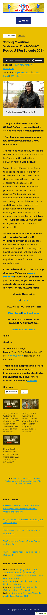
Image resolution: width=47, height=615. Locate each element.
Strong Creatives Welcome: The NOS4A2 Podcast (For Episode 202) (11, 453)
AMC (15, 478)
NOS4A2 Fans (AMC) (23, 329)
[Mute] (33, 60)
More (18, 76)
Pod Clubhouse (30, 313)
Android (36, 72)
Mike (10, 313)
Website (32, 380)
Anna (18, 313)
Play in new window (22, 64)
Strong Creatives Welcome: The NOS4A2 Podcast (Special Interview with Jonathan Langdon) (30, 420)
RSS (12, 76)
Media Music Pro (14, 355)
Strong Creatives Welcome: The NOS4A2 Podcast (28, 482)
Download (8, 68)
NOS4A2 (21, 35)
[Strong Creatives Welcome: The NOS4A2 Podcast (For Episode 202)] (11, 440)
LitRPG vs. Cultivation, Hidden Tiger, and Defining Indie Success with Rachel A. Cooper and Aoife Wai (21, 508)
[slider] (38, 60)
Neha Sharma (9, 581)
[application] (23, 60)
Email (6, 76)
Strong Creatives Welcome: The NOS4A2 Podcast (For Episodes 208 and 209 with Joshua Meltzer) (11, 420)
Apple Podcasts (22, 72)
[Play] (6, 60)
